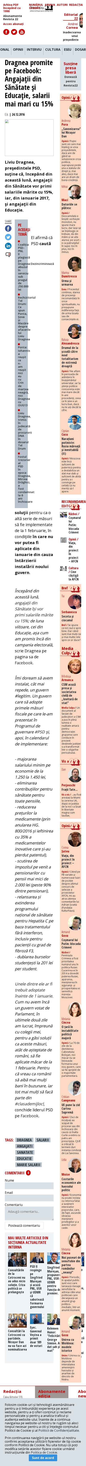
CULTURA (52, 50)
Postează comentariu (24, 1225)
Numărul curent (36, 6)
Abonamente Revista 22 (12, 17)
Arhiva (50, 5)
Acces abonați (13, 24)
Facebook (29, 1115)
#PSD (40, 732)
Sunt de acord (43, 1458)
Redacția (76, 5)
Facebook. (24, 662)
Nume (9, 1180)
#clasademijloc (29, 1103)
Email (9, 1192)
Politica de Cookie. (44, 1452)
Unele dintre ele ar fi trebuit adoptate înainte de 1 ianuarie (33, 990)
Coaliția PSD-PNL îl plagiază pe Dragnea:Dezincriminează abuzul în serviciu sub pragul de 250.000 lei (36, 267)
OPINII (18, 50)
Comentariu (14, 1205)
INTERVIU (34, 50)
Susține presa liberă (71, 74)
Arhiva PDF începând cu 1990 (12, 8)
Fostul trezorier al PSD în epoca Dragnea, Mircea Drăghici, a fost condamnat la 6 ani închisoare (26, 479)
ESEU (67, 50)
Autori (62, 5)
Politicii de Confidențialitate (58, 1430)
